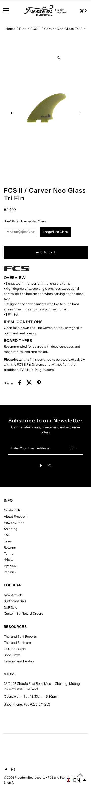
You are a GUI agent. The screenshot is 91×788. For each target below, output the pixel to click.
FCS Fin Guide (15, 649)
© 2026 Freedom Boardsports (25, 777)
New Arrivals (13, 595)
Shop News (12, 655)
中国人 (9, 560)
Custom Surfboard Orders (23, 613)
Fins (23, 29)
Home (10, 29)
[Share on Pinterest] (39, 383)
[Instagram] (49, 466)
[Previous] (12, 113)
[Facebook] (41, 466)
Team (8, 541)
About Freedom (16, 517)
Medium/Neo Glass (21, 232)
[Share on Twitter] (29, 383)
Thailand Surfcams (18, 643)
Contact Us (12, 510)
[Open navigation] (12, 10)
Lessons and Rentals (19, 661)
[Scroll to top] (80, 774)
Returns (10, 547)
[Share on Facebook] (19, 383)
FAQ (7, 535)
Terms (8, 553)
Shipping (10, 529)
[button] (76, 780)
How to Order (14, 523)
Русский (10, 566)
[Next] (79, 113)
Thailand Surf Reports (20, 636)
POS (51, 777)
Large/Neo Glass (55, 232)
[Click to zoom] (58, 58)
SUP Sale (10, 607)
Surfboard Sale (15, 601)
